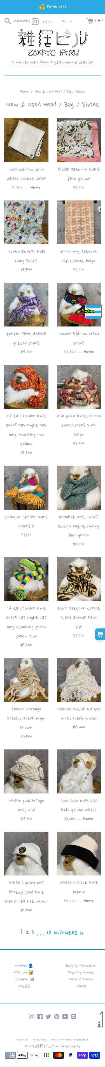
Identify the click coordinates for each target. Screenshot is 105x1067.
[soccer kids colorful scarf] (79, 305)
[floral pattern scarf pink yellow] (79, 140)
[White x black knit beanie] (79, 854)
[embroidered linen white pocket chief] (26, 140)
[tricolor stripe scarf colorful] (26, 488)
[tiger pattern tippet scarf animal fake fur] (79, 579)
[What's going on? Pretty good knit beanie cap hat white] (26, 854)
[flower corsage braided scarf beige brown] (26, 680)
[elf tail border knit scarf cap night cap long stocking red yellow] (26, 387)
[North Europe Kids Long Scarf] (26, 222)
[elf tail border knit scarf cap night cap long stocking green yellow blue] (26, 579)
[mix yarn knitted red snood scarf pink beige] (79, 387)
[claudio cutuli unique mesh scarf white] (79, 680)
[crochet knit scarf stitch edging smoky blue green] (79, 488)
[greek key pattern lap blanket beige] (79, 222)
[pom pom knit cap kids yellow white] (79, 771)
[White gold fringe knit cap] (26, 771)
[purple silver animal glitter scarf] (26, 305)
